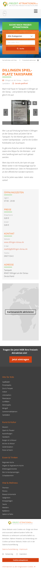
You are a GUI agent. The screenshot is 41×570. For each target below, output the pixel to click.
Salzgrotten (6, 498)
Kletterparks (6, 405)
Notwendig (9, 554)
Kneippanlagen (7, 501)
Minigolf (5, 408)
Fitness (4, 491)
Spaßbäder (6, 382)
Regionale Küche (8, 462)
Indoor (4, 392)
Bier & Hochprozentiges (10, 472)
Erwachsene (8, 215)
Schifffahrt (5, 401)
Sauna (4, 504)
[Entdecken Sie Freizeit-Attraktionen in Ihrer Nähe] (4, 13)
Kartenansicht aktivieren (20, 311)
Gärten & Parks (7, 514)
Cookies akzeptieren (20, 560)
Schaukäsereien (8, 475)
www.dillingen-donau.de (14, 242)
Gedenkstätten (7, 447)
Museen (5, 427)
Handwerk (5, 437)
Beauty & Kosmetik (9, 494)
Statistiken (23, 554)
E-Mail (6, 246)
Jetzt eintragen (20, 359)
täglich (6, 198)
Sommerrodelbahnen (9, 411)
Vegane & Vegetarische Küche (13, 465)
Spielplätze (6, 415)
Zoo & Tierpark (7, 388)
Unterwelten (6, 395)
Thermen (5, 488)
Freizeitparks (6, 385)
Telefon (6, 253)
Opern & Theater (8, 430)
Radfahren (5, 511)
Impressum (23, 549)
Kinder (6, 222)
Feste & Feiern (7, 450)
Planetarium (6, 398)
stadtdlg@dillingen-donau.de (15, 249)
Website (7, 239)
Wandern (5, 507)
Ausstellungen (7, 433)
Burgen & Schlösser (9, 440)
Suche (22, 49)
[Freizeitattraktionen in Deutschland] (20, 7)
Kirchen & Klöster (8, 443)
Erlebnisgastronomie (9, 469)
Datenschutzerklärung (10, 549)
